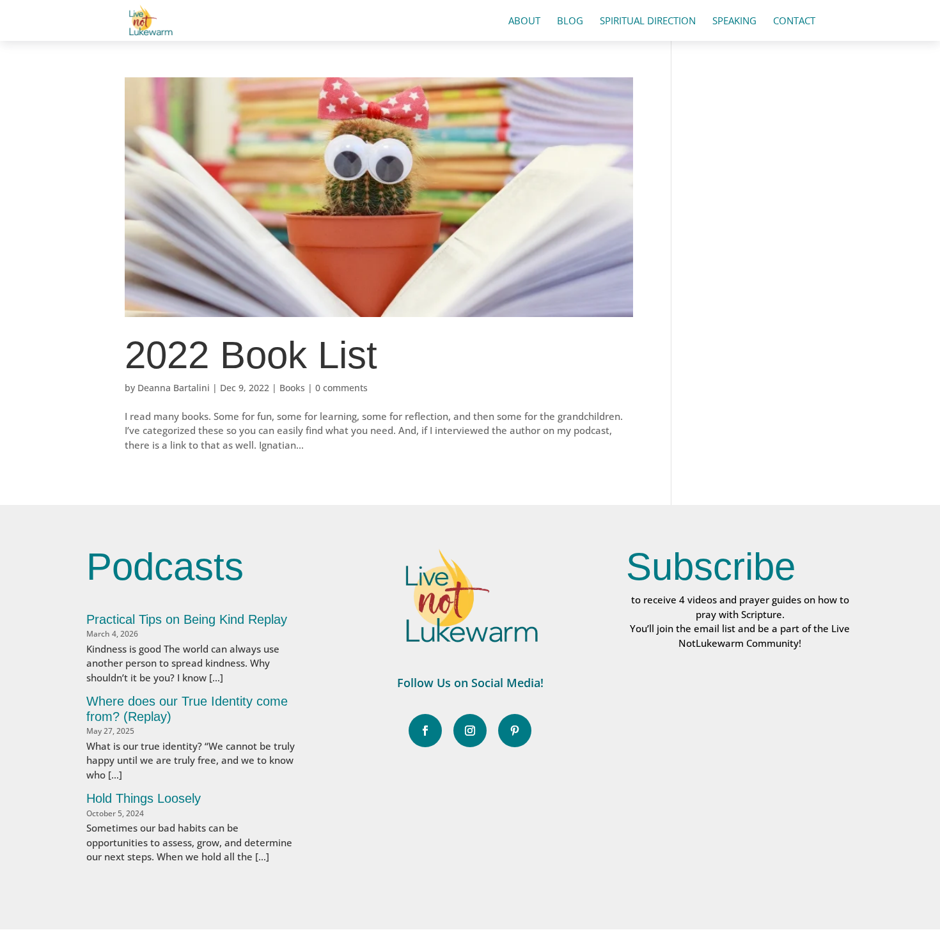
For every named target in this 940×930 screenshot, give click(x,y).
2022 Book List (251, 355)
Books (292, 388)
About (524, 21)
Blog (570, 21)
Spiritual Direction (648, 21)
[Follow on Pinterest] (514, 730)
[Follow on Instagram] (470, 730)
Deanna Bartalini (173, 388)
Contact (794, 21)
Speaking (734, 21)
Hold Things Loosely (143, 798)
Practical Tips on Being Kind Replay (186, 619)
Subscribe (710, 566)
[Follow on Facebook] (425, 730)
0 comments (341, 388)
